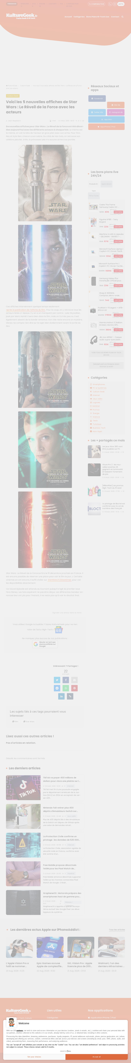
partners (20, 1030)
